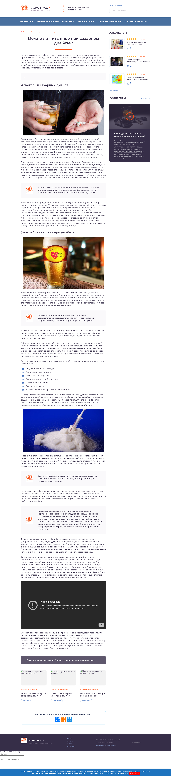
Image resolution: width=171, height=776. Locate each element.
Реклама (69, 744)
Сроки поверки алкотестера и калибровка (138, 61)
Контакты (70, 741)
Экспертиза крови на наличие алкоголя (136, 43)
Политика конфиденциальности (106, 745)
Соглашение (71, 746)
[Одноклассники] (63, 719)
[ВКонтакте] (57, 719)
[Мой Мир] (69, 719)
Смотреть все (113, 90)
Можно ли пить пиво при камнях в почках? (92, 694)
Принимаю (134, 773)
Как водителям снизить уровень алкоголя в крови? (129, 134)
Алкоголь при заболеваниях (30, 689)
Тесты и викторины (115, 5)
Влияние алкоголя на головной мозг (78, 8)
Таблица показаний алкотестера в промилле (137, 78)
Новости (69, 738)
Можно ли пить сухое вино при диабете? (61, 694)
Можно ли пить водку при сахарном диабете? (34, 694)
